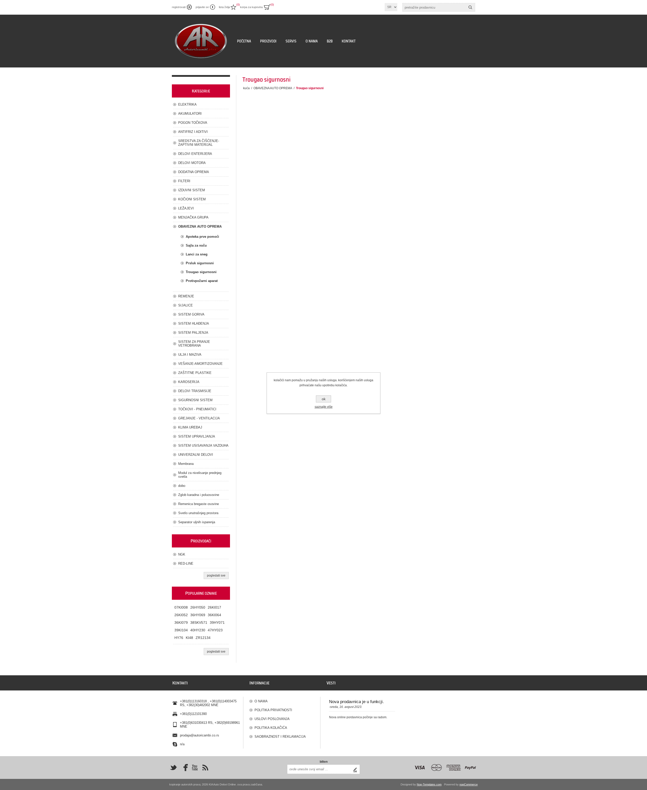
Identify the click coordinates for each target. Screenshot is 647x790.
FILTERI (184, 181)
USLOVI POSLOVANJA (272, 719)
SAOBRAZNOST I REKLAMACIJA (280, 736)
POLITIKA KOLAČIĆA (271, 728)
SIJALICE (185, 305)
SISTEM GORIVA (191, 314)
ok (324, 399)
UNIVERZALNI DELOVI (195, 455)
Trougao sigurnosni (201, 272)
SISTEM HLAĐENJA (193, 323)
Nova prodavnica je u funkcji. (356, 701)
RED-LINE (185, 563)
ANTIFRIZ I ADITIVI (193, 132)
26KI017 (214, 607)
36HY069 (197, 615)
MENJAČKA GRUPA (193, 217)
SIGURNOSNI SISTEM (195, 400)
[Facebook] (184, 767)
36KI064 (214, 615)
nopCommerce (468, 784)
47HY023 (215, 630)
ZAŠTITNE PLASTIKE (195, 373)
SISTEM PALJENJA (193, 332)
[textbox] (434, 7)
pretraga (470, 7)
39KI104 (181, 630)
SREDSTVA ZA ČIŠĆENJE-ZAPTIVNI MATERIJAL (198, 143)
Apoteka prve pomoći (202, 236)
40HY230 (197, 630)
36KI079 (181, 622)
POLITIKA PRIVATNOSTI (273, 710)
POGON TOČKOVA (192, 123)
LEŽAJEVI (186, 208)
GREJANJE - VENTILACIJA (199, 418)
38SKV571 (198, 622)
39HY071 (217, 622)
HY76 (178, 638)
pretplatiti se (356, 769)
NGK (181, 554)
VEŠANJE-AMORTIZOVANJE (200, 364)
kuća (246, 88)
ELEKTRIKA (187, 104)
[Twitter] (173, 767)
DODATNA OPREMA (193, 172)
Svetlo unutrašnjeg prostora (198, 513)
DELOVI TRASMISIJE (194, 391)
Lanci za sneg (196, 254)
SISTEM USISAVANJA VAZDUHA (203, 445)
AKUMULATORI (190, 113)
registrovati (179, 7)
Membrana (186, 464)
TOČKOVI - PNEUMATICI (197, 409)
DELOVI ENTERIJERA (195, 154)
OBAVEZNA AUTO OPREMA (200, 226)
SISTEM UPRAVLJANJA (196, 436)
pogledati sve (216, 575)
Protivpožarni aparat (202, 281)
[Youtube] (195, 767)
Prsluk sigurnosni (200, 263)
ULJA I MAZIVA (189, 354)
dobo (181, 486)
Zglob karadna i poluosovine (198, 495)
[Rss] (205, 767)
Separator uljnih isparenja (196, 522)
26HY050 (197, 607)
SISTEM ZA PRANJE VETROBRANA (194, 343)
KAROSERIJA (188, 382)
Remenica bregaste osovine (198, 504)
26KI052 (181, 615)
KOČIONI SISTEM (192, 199)
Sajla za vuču (196, 245)
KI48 (189, 638)
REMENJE (186, 296)
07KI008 (181, 607)
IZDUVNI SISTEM (191, 190)
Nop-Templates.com (429, 784)
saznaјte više (324, 407)
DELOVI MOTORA (192, 163)
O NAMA (261, 701)
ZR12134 (203, 638)
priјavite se (202, 7)
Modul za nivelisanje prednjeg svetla (199, 474)
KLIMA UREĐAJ (190, 427)
